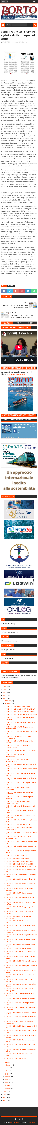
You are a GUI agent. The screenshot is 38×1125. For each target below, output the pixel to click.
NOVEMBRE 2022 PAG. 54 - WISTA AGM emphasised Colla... (17, 837)
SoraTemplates (14, 1122)
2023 (5, 695)
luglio (7, 1071)
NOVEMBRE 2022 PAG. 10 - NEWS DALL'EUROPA (20, 715)
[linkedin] (22, 1119)
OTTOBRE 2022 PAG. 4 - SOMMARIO (16, 858)
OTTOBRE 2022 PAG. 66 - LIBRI (15, 1058)
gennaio (7, 1088)
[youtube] (36, 1)
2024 (5, 692)
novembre (8, 703)
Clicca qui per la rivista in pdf (16, 374)
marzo (7, 1082)
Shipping (11, 286)
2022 (5, 698)
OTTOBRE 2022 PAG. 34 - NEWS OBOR (17, 949)
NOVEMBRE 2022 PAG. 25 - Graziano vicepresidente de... (16, 760)
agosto (7, 1068)
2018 (5, 1100)
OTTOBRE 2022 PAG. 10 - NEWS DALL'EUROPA (20, 867)
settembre (8, 1065)
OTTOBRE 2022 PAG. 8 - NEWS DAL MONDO (19, 864)
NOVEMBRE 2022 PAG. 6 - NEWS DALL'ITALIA (19, 709)
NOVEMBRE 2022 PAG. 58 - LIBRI (15, 855)
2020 (5, 1094)
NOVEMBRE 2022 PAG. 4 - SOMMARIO (17, 706)
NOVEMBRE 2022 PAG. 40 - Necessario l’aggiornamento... (17, 802)
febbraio (8, 1085)
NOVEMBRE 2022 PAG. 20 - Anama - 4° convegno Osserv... (17, 746)
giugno (7, 1074)
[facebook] (34, 1)
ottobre (7, 1062)
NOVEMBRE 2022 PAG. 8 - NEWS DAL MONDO (19, 712)
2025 (5, 689)
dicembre (8, 701)
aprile (7, 1079)
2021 (5, 1092)
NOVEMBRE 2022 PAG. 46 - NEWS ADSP (17, 824)
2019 (5, 1097)
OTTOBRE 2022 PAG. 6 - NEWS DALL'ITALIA (19, 861)
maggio (7, 1076)
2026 (5, 687)
